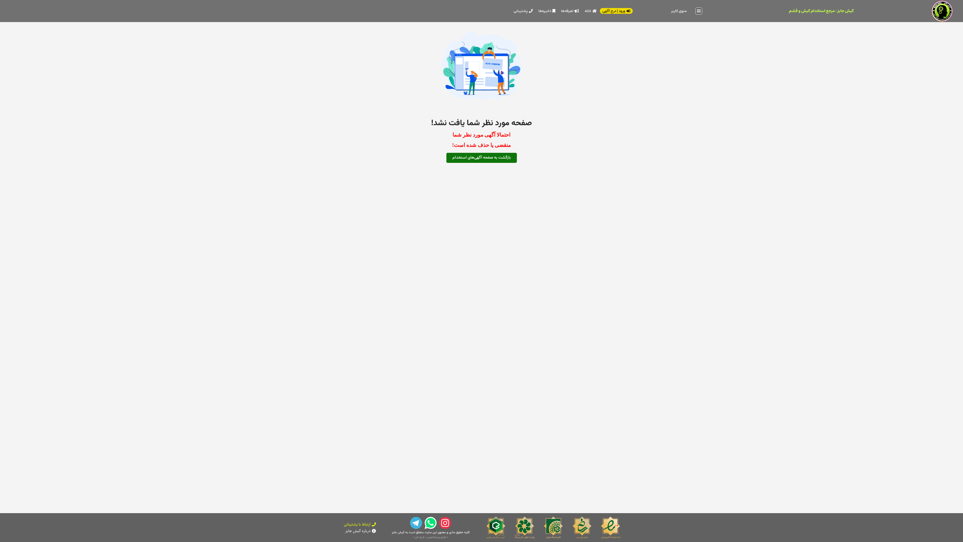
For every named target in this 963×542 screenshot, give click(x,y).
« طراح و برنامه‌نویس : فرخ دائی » (431, 537)
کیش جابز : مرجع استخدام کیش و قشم (821, 10)
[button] (698, 11)
